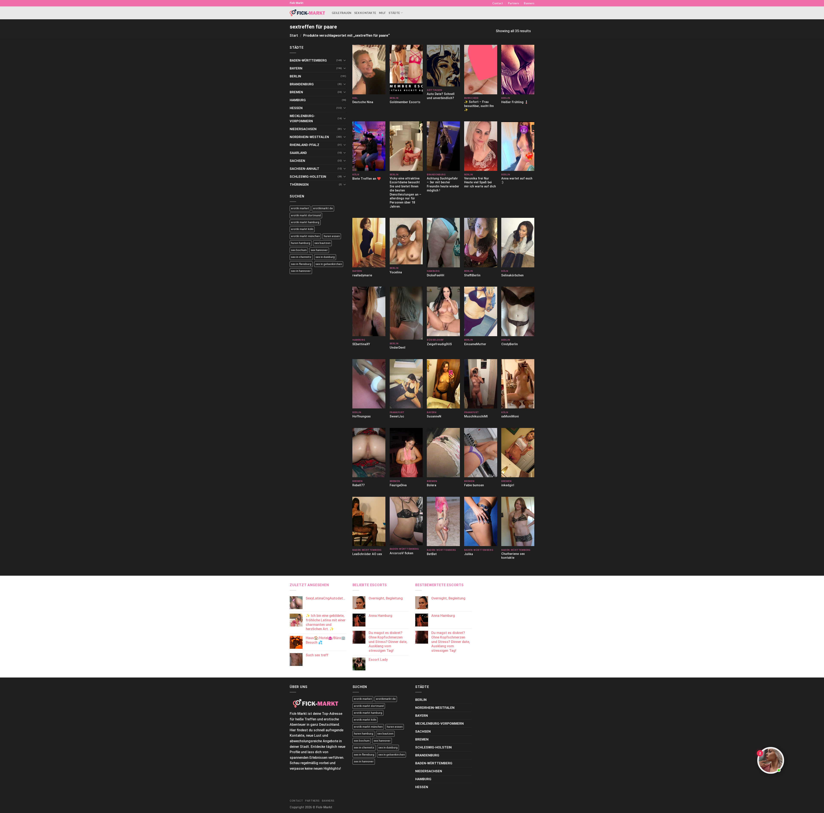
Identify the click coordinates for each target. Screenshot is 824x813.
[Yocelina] (406, 241)
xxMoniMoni (510, 416)
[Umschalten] (344, 60)
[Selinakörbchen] (517, 242)
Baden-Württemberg (308, 60)
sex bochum (299, 250)
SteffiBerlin (472, 275)
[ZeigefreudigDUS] (443, 311)
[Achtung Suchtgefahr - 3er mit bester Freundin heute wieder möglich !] (443, 146)
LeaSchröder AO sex (367, 554)
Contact (497, 3)
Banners (529, 3)
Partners (513, 3)
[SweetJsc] (406, 384)
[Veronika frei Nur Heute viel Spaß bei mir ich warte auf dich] (480, 146)
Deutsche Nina (362, 102)
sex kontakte (365, 13)
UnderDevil (397, 347)
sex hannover (319, 250)
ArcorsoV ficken (401, 553)
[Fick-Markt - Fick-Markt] (307, 12)
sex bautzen (322, 243)
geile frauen (341, 13)
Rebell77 (358, 485)
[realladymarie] (368, 242)
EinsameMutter (475, 344)
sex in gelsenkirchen (328, 264)
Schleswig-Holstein (308, 177)
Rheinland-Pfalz (304, 145)
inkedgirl (507, 485)
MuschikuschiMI (476, 416)
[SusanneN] (443, 384)
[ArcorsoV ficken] (406, 521)
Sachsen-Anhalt (304, 169)
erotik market (300, 208)
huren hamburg (300, 243)
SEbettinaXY (361, 344)
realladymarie (362, 275)
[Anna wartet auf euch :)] (517, 146)
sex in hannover (301, 271)
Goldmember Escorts (405, 102)
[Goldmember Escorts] (406, 69)
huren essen (332, 236)
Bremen (296, 92)
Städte (394, 13)
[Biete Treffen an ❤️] (368, 146)
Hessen (296, 108)
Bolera (431, 485)
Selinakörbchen (512, 275)
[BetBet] (443, 521)
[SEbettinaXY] (368, 311)
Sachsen (297, 161)
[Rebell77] (368, 452)
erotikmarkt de (323, 208)
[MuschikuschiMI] (480, 384)
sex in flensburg (301, 264)
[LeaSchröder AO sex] (368, 521)
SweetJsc (397, 416)
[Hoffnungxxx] (368, 384)
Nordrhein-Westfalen (309, 137)
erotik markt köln (302, 229)
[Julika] (480, 521)
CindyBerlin (509, 344)
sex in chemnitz (301, 257)
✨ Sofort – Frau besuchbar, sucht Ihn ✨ (479, 106)
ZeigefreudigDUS (439, 344)
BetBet (432, 554)
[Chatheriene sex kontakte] (517, 521)
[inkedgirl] (517, 452)
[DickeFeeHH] (443, 242)
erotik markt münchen (305, 236)
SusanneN (434, 416)
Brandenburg (302, 84)
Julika (468, 554)
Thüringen (299, 185)
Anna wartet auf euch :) (516, 180)
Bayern (296, 68)
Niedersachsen (303, 129)
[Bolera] (443, 452)
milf (382, 13)
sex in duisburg (325, 257)
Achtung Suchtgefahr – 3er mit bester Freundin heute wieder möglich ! (443, 184)
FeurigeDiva (398, 485)
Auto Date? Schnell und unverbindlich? (440, 96)
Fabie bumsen (474, 485)
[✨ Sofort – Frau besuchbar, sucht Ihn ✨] (480, 69)
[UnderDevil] (406, 313)
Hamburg (298, 100)
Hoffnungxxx (361, 416)
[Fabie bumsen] (480, 452)
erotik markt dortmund (306, 215)
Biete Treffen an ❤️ (366, 179)
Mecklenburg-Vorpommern (302, 118)
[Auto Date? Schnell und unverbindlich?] (443, 65)
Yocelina (396, 272)
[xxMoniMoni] (517, 384)
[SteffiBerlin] (480, 242)
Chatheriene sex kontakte (513, 556)
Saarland (298, 153)
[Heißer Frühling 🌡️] (517, 69)
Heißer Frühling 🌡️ (514, 102)
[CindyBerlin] (517, 311)
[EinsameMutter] (480, 311)
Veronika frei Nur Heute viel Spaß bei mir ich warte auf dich (480, 182)
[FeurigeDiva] (406, 452)
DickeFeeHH (435, 275)
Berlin (295, 76)
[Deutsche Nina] (368, 69)
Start (294, 35)
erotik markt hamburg (305, 222)
